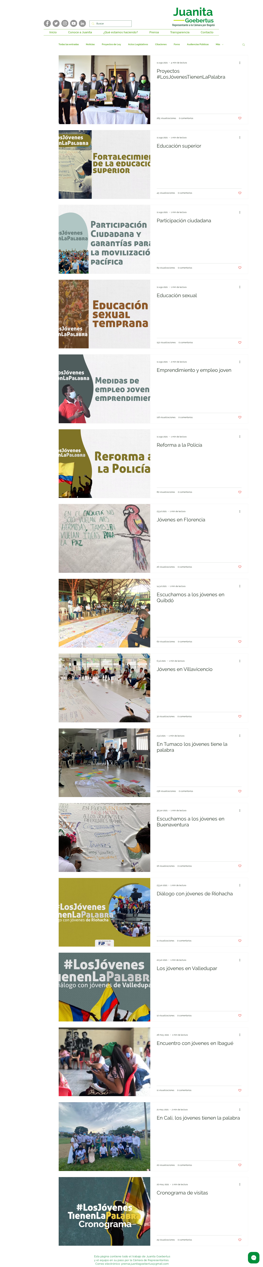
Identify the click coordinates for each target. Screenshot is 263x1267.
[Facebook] (47, 23)
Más (218, 44)
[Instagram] (64, 23)
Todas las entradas (69, 44)
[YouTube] (73, 23)
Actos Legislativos (138, 44)
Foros (177, 44)
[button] (80, 32)
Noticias (90, 44)
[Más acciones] (241, 63)
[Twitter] (56, 23)
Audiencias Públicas (198, 44)
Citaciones (161, 44)
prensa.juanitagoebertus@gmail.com (145, 1263)
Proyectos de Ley (111, 44)
